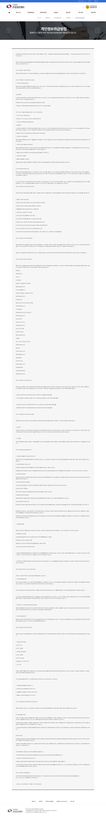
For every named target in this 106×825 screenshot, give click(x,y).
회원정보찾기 (58, 18)
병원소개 (33, 801)
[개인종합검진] (30, 12)
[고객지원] (93, 12)
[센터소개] (18, 12)
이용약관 (68, 18)
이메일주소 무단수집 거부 (61, 801)
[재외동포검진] (43, 12)
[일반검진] (68, 12)
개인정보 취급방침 (49, 801)
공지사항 (71, 801)
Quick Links (81, 1)
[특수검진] (80, 12)
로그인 (89, 1)
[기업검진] (55, 12)
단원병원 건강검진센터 (15, 8)
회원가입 (96, 1)
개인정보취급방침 (80, 18)
